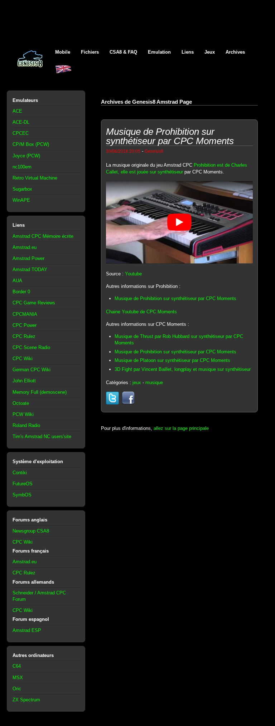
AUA (17, 280)
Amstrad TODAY (30, 269)
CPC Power (25, 325)
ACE (17, 111)
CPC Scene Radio (31, 347)
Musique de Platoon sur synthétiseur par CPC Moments (172, 360)
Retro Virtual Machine (35, 178)
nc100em (22, 167)
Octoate (21, 403)
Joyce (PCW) (26, 155)
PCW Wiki (23, 414)
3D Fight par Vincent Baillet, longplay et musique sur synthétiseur (183, 369)
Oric (17, 688)
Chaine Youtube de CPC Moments (141, 311)
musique (154, 382)
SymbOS (22, 494)
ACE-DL (21, 122)
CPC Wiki (23, 358)
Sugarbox (22, 189)
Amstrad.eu (25, 247)
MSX (18, 677)
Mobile (62, 52)
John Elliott (24, 380)
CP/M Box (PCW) (31, 144)
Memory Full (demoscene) (40, 392)
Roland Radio (26, 425)
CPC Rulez (24, 336)
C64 (17, 666)
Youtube (133, 273)
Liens (188, 52)
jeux (136, 382)
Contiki (20, 472)
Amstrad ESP (27, 630)
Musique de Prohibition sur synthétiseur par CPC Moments (175, 298)
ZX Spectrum (26, 699)
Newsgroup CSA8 (31, 531)
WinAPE (21, 200)
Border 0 (21, 291)
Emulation (159, 52)
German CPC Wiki (31, 369)
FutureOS (23, 483)
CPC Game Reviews (34, 302)
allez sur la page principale (181, 428)
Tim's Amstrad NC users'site (42, 436)
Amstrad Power (28, 258)
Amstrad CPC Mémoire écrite (43, 236)
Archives (235, 52)
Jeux (209, 52)
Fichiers (90, 52)
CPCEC (21, 133)
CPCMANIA (25, 314)
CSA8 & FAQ (123, 52)
